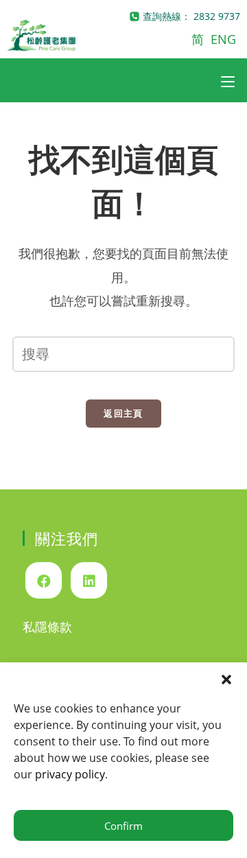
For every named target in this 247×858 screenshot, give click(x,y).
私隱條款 (47, 626)
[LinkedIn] (89, 580)
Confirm (123, 826)
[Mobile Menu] (228, 80)
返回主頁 (123, 413)
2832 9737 (216, 16)
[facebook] (43, 580)
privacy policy (70, 774)
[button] (226, 679)
